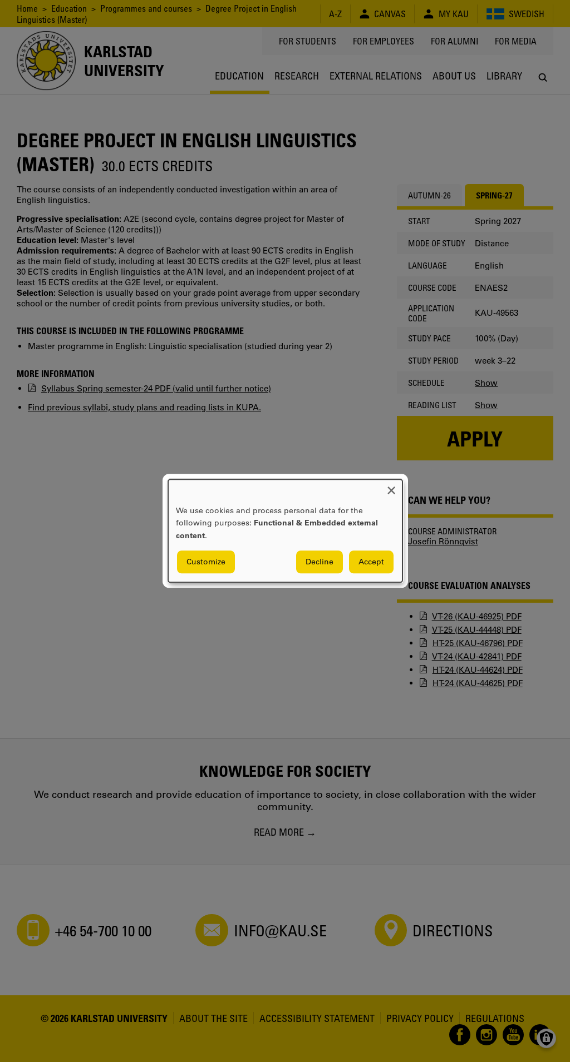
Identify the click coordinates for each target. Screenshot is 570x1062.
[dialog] (285, 530)
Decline (319, 562)
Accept (371, 562)
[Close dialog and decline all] (391, 486)
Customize (205, 562)
